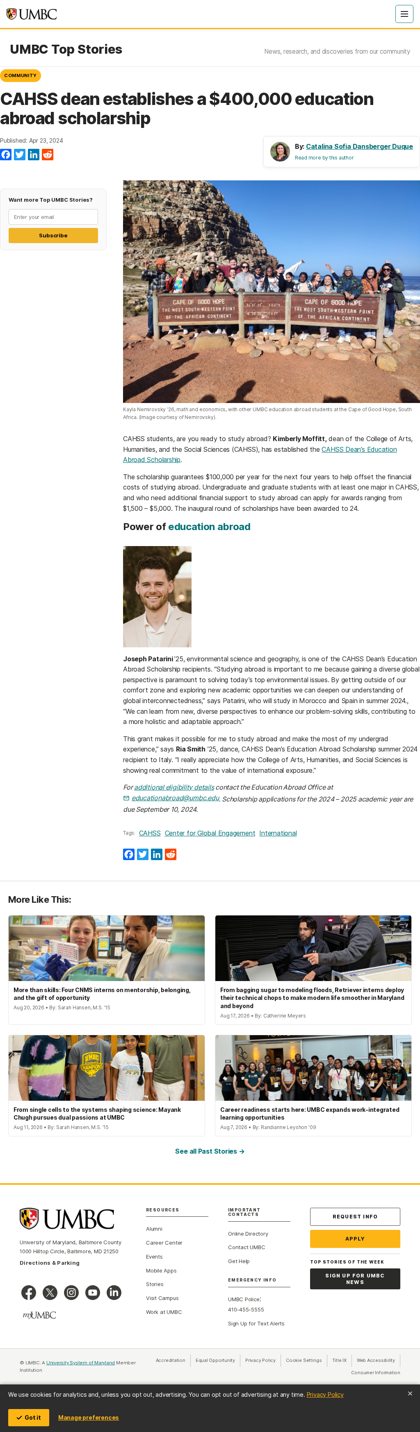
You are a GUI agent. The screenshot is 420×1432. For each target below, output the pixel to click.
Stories (154, 1284)
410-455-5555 (246, 1309)
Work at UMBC (164, 1312)
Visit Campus (162, 1298)
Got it (33, 1417)
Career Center (164, 1242)
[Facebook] (5, 155)
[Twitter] (19, 155)
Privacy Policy (325, 1394)
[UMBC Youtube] (93, 1293)
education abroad (209, 527)
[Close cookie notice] (410, 1393)
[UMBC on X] (50, 1293)
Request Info (355, 1216)
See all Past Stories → (209, 1151)
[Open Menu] (404, 14)
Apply (355, 1239)
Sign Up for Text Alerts (256, 1323)
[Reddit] (47, 155)
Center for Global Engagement (210, 833)
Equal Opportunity (218, 1360)
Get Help (239, 1261)
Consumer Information (375, 1372)
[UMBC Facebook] (29, 1293)
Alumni (154, 1228)
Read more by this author (324, 158)
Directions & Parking (50, 1262)
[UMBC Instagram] (71, 1293)
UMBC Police (244, 1299)
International (278, 833)
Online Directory (248, 1233)
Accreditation (170, 1360)
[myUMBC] (39, 1315)
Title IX (342, 1360)
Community (20, 75)
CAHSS (150, 833)
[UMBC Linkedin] (114, 1293)
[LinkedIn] (33, 155)
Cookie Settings (304, 1360)
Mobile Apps (161, 1270)
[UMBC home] (32, 14)
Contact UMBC (246, 1247)
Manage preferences (88, 1417)
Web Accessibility (378, 1360)
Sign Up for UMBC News (355, 1279)
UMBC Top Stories (66, 49)
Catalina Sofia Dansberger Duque (359, 146)
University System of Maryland (80, 1363)
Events (154, 1256)
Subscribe (53, 235)
